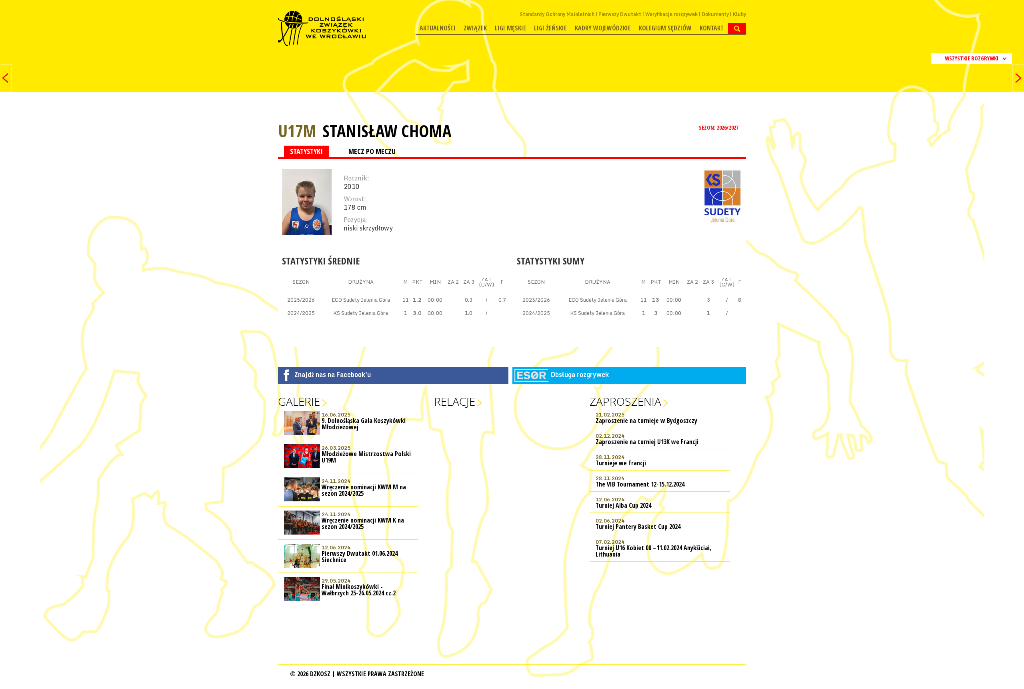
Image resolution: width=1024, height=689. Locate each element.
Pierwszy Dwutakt (619, 14)
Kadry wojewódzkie (603, 28)
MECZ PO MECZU (372, 151)
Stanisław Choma (387, 131)
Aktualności (438, 28)
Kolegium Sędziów (665, 28)
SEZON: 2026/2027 (719, 127)
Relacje (454, 401)
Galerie (299, 401)
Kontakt (712, 28)
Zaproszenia (625, 401)
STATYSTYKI (306, 151)
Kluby (739, 14)
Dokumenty (715, 14)
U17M (297, 130)
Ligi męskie (510, 28)
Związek (475, 28)
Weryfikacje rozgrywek (671, 14)
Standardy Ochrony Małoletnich (557, 14)
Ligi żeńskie (550, 28)
